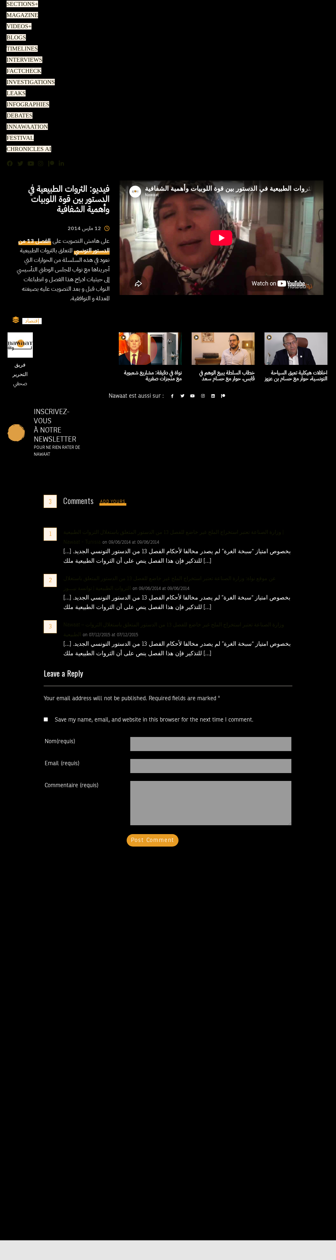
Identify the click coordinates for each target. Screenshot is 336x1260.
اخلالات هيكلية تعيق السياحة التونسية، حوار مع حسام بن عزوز (296, 376)
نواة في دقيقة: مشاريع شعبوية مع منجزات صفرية (153, 376)
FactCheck (22, 71)
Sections (21, 4)
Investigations (29, 82)
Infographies (27, 105)
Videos (18, 27)
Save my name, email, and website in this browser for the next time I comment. (154, 720)
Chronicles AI (27, 149)
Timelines (21, 49)
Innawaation (26, 127)
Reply (175, 542)
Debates (19, 116)
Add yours (113, 502)
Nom (60, 742)
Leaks (15, 93)
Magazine (21, 15)
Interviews (23, 60)
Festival (19, 138)
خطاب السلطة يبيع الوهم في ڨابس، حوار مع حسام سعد (227, 376)
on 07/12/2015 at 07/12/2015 (111, 635)
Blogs (15, 38)
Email (62, 763)
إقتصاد (32, 321)
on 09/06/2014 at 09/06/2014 (131, 542)
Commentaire (71, 785)
